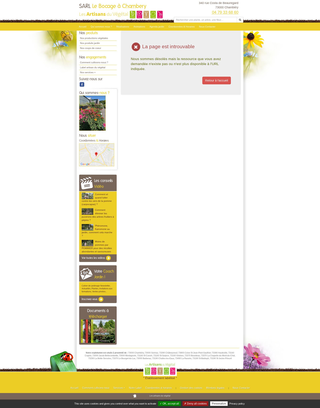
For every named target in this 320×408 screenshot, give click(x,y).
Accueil (82, 26)
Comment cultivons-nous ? (94, 62)
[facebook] (81, 84)
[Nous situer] (96, 155)
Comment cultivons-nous (96, 387)
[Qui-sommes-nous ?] (92, 113)
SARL (112, 6)
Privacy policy (237, 403)
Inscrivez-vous (90, 299)
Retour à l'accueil (216, 80)
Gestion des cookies (191, 387)
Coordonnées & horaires (158, 387)
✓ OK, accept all (169, 403)
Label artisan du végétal (92, 67)
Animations (139, 26)
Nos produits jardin (90, 43)
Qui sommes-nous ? (101, 26)
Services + (119, 387)
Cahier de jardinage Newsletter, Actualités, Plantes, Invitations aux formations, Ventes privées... (97, 289)
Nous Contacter (207, 26)
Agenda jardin (157, 26)
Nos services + (88, 72)
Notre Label (135, 387)
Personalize (219, 403)
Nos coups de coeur (90, 48)
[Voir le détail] (87, 196)
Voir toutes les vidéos (94, 258)
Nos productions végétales (94, 38)
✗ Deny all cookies (195, 403)
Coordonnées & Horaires (181, 26)
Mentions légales (215, 387)
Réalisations (122, 26)
